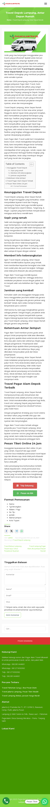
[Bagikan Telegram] (16, 531)
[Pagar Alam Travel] (11, 3)
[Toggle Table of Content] (30, 164)
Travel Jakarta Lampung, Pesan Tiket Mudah (20, 691)
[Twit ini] (11, 531)
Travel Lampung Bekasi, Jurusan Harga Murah (21, 695)
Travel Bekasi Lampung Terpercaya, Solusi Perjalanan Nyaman (12, 548)
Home (9, 20)
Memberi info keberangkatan (21, 173)
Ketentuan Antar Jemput (16, 178)
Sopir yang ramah (17, 170)
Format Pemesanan (20, 186)
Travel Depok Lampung (21, 540)
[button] (44, 801)
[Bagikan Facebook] (6, 531)
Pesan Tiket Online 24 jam (17, 184)
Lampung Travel (25, 802)
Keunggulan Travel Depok (17, 168)
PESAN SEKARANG (25, 641)
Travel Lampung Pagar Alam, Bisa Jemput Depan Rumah (36, 548)
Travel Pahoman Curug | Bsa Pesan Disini (19, 687)
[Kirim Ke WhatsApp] (22, 531)
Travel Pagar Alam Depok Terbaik (20, 181)
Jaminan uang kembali (18, 175)
